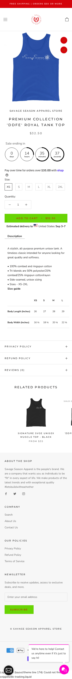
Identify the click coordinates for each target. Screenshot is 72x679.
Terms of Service (14, 561)
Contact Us (11, 527)
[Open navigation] (5, 19)
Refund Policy (18, 358)
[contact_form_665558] (8, 670)
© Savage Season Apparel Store (36, 628)
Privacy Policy (18, 346)
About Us (10, 521)
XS (8, 187)
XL (49, 187)
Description (14, 236)
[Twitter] (14, 493)
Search (9, 515)
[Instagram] (23, 493)
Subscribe (19, 609)
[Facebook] (6, 493)
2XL (60, 187)
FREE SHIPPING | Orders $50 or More (36, 4)
